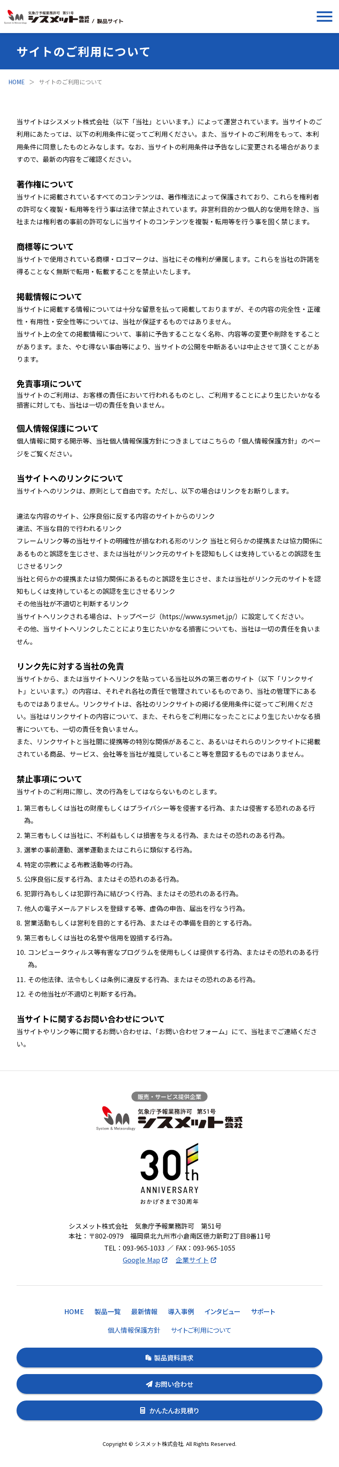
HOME (16, 82)
